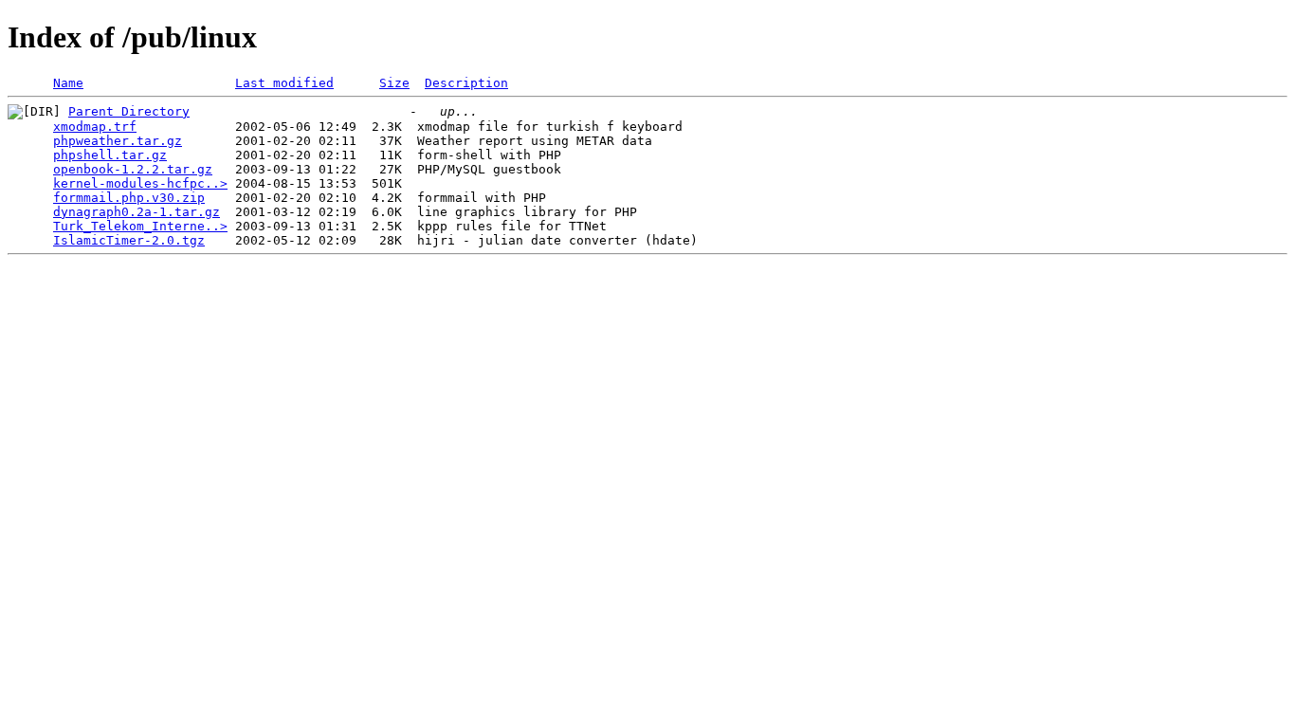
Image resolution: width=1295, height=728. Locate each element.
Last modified (284, 83)
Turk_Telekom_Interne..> (140, 226)
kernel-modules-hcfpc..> (140, 183)
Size (394, 83)
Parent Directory (129, 111)
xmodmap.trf (95, 126)
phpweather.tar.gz (117, 141)
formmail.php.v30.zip (129, 198)
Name (68, 83)
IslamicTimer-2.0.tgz (129, 240)
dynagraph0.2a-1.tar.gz (136, 212)
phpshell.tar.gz (110, 155)
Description (466, 83)
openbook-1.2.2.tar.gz (132, 169)
